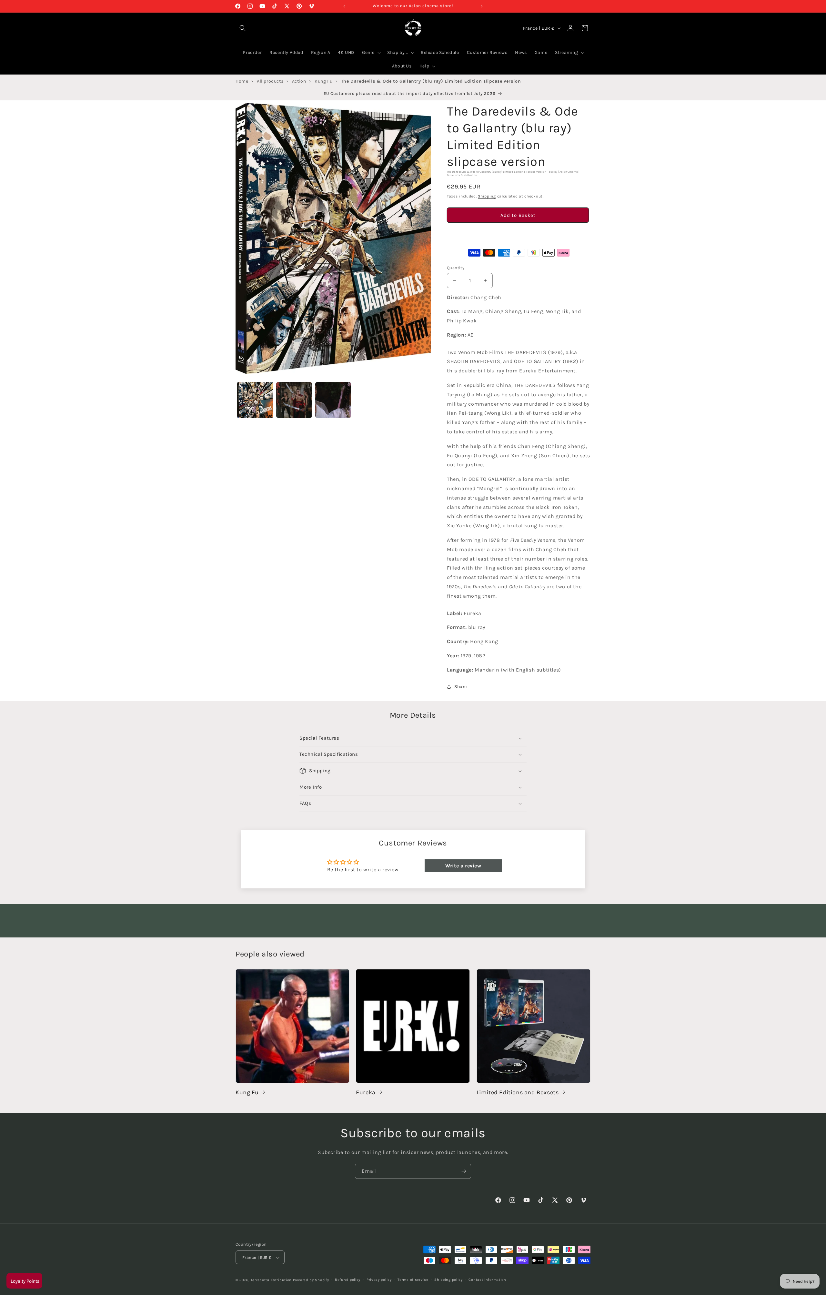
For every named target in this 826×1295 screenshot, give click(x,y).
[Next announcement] (482, 6)
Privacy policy (379, 1280)
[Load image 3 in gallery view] (333, 400)
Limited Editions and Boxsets (518, 1092)
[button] (518, 233)
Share (460, 686)
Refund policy (347, 1280)
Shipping (487, 196)
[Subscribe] (464, 1171)
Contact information (487, 1280)
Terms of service (413, 1280)
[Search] (243, 28)
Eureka (366, 1092)
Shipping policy (448, 1280)
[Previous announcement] (344, 6)
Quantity (455, 267)
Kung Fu (247, 1092)
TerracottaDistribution (271, 1280)
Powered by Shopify (311, 1280)
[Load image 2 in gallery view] (294, 400)
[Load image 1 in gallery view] (255, 400)
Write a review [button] (463, 866)
